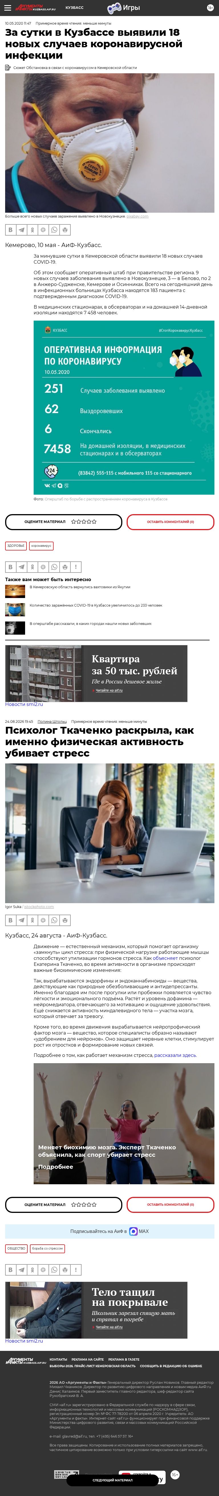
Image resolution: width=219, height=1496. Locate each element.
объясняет (165, 958)
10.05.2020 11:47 (18, 23)
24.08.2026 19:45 (19, 721)
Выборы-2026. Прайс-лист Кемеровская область (92, 1366)
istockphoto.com (39, 907)
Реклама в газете (123, 1359)
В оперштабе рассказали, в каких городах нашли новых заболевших (90, 623)
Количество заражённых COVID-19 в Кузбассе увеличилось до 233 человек (96, 605)
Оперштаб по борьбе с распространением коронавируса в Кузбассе (106, 499)
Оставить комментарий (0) (170, 522)
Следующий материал (113, 1480)
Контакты (58, 1359)
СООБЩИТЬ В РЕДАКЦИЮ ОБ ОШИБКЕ (171, 1366)
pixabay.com (138, 216)
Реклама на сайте (88, 1359)
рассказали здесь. (175, 1055)
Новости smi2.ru (24, 704)
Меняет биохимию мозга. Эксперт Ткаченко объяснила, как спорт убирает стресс (107, 1151)
